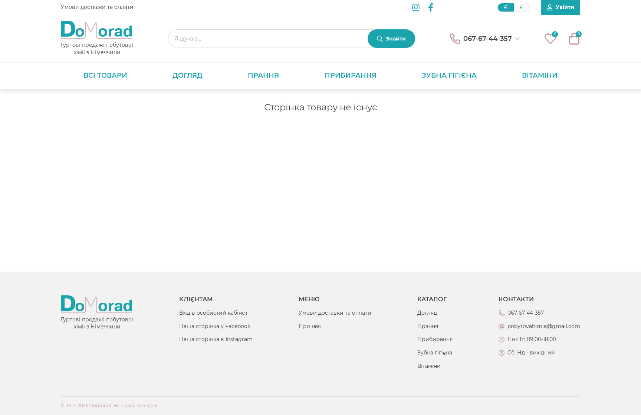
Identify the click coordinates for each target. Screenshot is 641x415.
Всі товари (105, 75)
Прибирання (351, 75)
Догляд (187, 75)
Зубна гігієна (449, 75)
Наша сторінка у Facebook (214, 326)
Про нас (310, 326)
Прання (263, 75)
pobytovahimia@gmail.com (543, 326)
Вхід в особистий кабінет (213, 312)
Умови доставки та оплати (97, 7)
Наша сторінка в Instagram (216, 339)
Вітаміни (540, 75)
